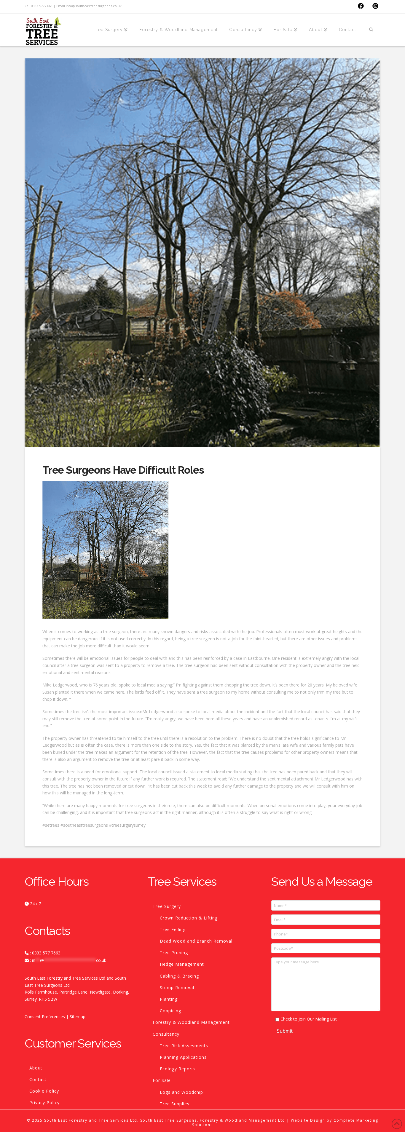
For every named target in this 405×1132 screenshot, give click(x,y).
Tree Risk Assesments (184, 1045)
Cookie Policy (44, 1091)
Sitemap (77, 1016)
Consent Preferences (45, 1016)
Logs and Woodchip (181, 1092)
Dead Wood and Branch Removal (196, 941)
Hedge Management (182, 964)
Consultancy (166, 1034)
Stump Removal (177, 987)
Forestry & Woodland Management (191, 1022)
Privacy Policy (44, 1102)
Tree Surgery (167, 906)
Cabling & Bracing (179, 976)
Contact (38, 1079)
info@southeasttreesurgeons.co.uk (94, 6)
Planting (169, 999)
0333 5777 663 (41, 6)
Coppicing (170, 1010)
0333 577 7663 (46, 953)
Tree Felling (173, 929)
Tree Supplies (174, 1104)
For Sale (162, 1080)
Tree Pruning (174, 952)
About (35, 1068)
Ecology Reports (178, 1069)
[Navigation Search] (371, 30)
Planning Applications (183, 1057)
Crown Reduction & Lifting (189, 918)
